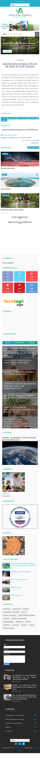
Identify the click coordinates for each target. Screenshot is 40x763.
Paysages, (31, 48)
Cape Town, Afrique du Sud (19, 579)
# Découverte (12, 118)
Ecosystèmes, (16, 48)
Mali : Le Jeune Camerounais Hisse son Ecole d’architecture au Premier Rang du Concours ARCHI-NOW (24, 697)
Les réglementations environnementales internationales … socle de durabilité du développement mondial (17, 423)
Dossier (24, 612)
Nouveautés (20, 342)
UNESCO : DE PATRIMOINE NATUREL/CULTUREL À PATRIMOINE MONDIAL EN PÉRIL (19, 410)
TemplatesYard (18, 748)
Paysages (5, 154)
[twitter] (22, 1)
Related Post (6, 148)
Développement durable (27, 615)
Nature (4, 174)
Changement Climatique (11, 612)
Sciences (24, 625)
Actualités (6, 609)
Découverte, (8, 48)
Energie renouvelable (19, 618)
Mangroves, (23, 48)
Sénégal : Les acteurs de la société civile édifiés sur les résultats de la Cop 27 (24, 687)
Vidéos (31, 342)
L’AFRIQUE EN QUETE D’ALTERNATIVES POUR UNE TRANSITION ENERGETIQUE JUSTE (20, 386)
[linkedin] (20, 1)
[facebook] (17, 1)
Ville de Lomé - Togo (17, 595)
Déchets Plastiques (9, 615)
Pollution (15, 625)
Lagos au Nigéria (16, 587)
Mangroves (20, 622)
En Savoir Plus (34, 147)
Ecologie (6, 618)
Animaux (26, 609)
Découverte (5, 195)
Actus (8, 342)
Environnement (8, 622)
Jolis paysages (6, 189)
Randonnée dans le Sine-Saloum (12, 210)
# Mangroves (32, 118)
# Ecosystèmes (22, 118)
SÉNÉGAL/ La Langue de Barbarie (20, 571)
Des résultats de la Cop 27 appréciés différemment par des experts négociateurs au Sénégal (24, 677)
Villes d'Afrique (8, 628)
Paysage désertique (8, 168)
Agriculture (17, 609)
